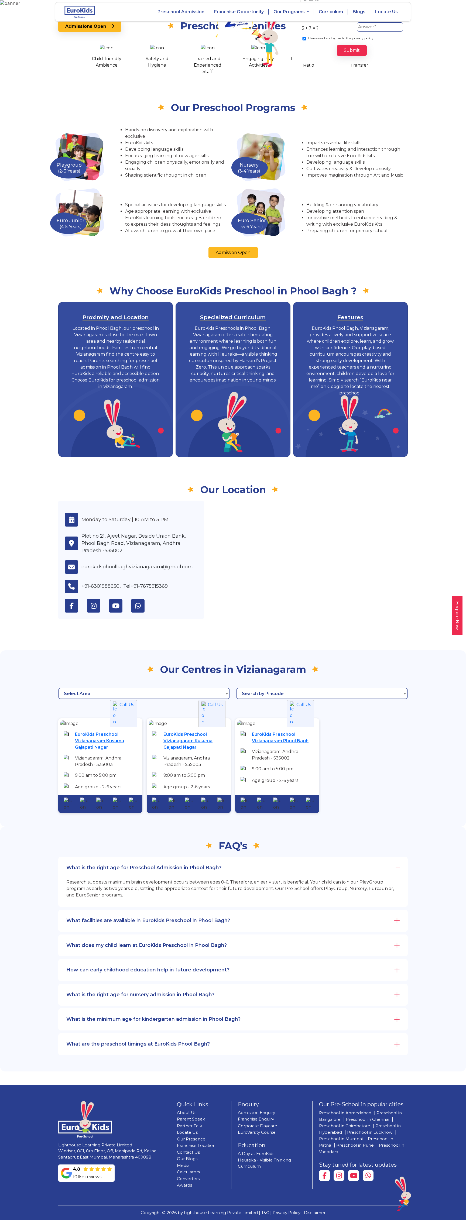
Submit (352, 50)
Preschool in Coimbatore (344, 1125)
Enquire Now (457, 615)
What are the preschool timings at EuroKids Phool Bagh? (138, 1044)
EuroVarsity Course (257, 1132)
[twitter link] (142, 606)
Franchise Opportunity (239, 11)
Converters (188, 1178)
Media (183, 1165)
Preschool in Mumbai (341, 1138)
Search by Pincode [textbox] (263, 693)
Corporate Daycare (257, 1125)
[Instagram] (339, 1175)
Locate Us (386, 11)
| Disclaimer (313, 1212)
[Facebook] (324, 1175)
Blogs (359, 11)
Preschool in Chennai (367, 1119)
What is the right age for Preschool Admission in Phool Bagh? (143, 868)
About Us (186, 1112)
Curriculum (331, 11)
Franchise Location (196, 1145)
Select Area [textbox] (77, 693)
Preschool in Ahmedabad (345, 1112)
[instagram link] (98, 606)
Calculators (188, 1171)
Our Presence (191, 1139)
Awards (184, 1185)
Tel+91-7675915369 (145, 586)
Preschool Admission (180, 11)
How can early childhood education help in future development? (147, 970)
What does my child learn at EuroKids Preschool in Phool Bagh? (146, 945)
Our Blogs (187, 1158)
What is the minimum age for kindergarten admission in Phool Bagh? (153, 1019)
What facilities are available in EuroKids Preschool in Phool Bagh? (148, 920)
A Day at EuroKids (256, 1153)
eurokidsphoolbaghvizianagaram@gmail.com (137, 567)
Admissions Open (88, 26)
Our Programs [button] (289, 11)
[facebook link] (76, 606)
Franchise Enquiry (256, 1119)
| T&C (264, 1212)
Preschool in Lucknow (369, 1132)
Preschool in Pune (355, 1145)
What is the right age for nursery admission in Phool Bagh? (140, 995)
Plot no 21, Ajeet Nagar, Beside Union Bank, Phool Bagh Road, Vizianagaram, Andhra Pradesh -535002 (133, 543)
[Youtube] (353, 1175)
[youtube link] (120, 606)
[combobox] (144, 693)
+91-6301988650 (100, 586)
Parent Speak (191, 1119)
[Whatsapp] (368, 1175)
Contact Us (188, 1152)
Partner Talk (189, 1125)
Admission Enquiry (256, 1112)
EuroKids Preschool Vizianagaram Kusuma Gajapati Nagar (99, 741)
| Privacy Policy (285, 1212)
